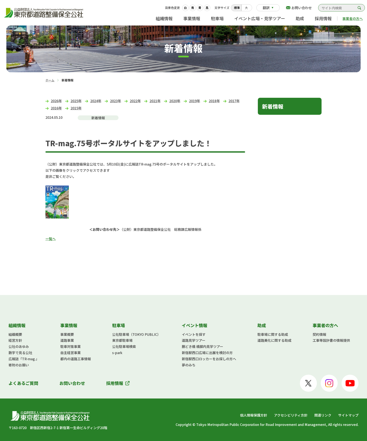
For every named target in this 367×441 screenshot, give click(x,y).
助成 (300, 18)
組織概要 (15, 334)
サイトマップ (348, 415)
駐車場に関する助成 (272, 334)
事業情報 (191, 18)
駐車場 (217, 18)
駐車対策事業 (70, 346)
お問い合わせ (301, 7)
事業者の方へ (352, 18)
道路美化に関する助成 (274, 340)
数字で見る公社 (20, 352)
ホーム (49, 80)
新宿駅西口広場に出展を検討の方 (207, 352)
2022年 (135, 100)
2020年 (174, 100)
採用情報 (323, 18)
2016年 (56, 108)
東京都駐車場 (122, 340)
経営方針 (15, 340)
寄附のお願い (18, 364)
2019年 (194, 100)
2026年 (56, 100)
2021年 (155, 100)
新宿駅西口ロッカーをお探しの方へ (209, 358)
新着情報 (272, 106)
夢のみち (188, 364)
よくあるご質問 (23, 383)
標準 (237, 8)
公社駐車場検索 (124, 346)
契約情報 (319, 334)
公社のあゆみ (18, 346)
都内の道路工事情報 (75, 358)
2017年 (234, 100)
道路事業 (67, 340)
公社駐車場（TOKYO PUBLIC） (136, 334)
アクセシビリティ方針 (291, 415)
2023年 (115, 100)
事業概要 (67, 334)
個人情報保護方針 (253, 415)
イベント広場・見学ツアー (259, 18)
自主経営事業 (70, 352)
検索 (359, 7)
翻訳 (266, 7)
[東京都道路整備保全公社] (44, 13)
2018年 (214, 100)
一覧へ (50, 238)
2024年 (95, 100)
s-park (117, 352)
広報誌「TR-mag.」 (23, 358)
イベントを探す (194, 334)
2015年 (76, 108)
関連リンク (322, 415)
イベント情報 (194, 325)
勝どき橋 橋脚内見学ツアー (202, 346)
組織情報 (164, 18)
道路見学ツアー (193, 340)
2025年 (76, 100)
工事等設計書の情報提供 (331, 340)
